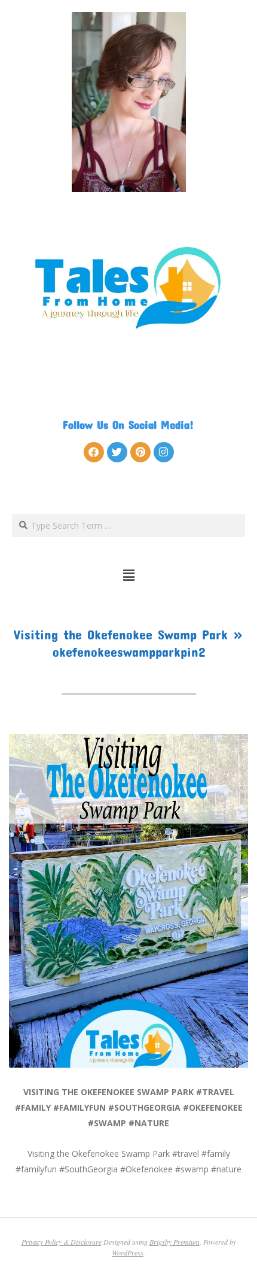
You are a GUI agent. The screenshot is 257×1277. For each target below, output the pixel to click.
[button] (129, 574)
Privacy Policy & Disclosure (62, 1241)
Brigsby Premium (174, 1241)
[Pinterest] (140, 452)
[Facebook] (94, 452)
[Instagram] (164, 452)
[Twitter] (117, 452)
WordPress (127, 1252)
